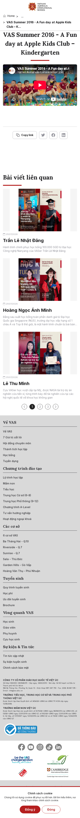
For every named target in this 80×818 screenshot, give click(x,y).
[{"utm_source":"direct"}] (40, 6)
